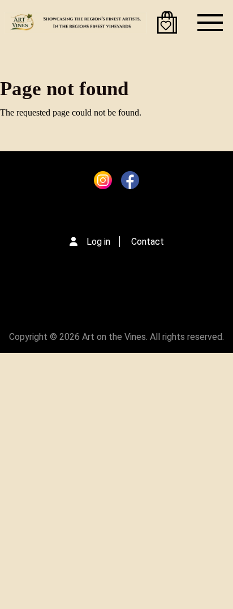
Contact (147, 241)
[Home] (76, 22)
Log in (98, 241)
